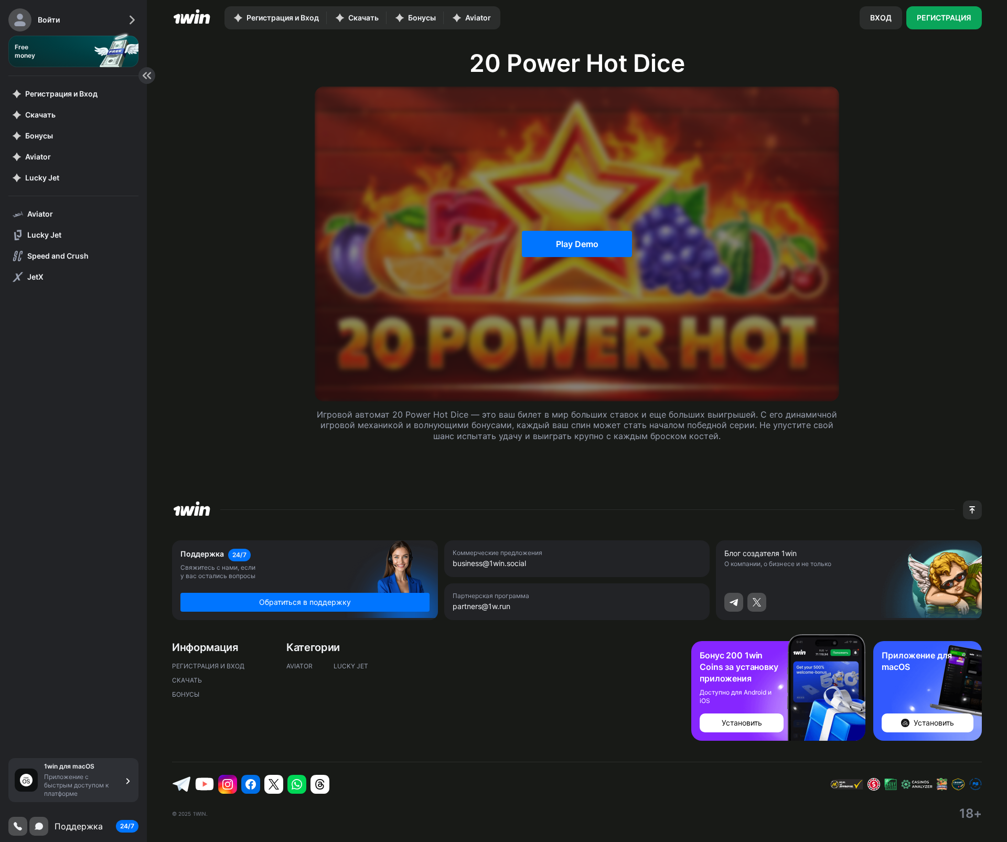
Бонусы (185, 694)
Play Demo (577, 244)
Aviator (299, 666)
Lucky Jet (351, 666)
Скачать (187, 680)
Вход (881, 17)
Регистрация (944, 17)
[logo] (192, 18)
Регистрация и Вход (208, 666)
